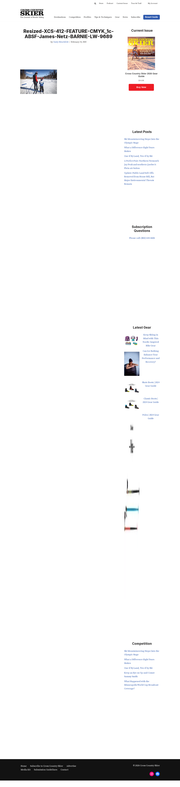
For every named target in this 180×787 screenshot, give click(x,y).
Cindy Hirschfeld (60, 42)
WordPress (44, 783)
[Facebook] (157, 774)
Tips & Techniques (103, 17)
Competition (75, 17)
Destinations (60, 17)
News (125, 17)
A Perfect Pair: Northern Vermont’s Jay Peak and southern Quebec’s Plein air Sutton (141, 164)
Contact (64, 769)
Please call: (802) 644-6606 (142, 238)
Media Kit (25, 769)
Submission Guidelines (45, 769)
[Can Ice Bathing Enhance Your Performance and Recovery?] (131, 365)
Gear (117, 17)
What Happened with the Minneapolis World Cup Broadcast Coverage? (141, 685)
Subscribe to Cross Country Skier (46, 766)
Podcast (110, 3)
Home (24, 766)
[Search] (95, 3)
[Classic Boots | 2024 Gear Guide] (131, 405)
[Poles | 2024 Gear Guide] (131, 508)
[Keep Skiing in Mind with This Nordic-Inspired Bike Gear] (131, 341)
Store (101, 3)
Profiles (87, 17)
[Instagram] (152, 774)
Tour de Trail (136, 3)
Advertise (71, 766)
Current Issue (122, 3)
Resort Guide (151, 17)
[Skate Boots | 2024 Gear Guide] (131, 388)
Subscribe (135, 17)
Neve (22, 783)
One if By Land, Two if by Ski (138, 156)
